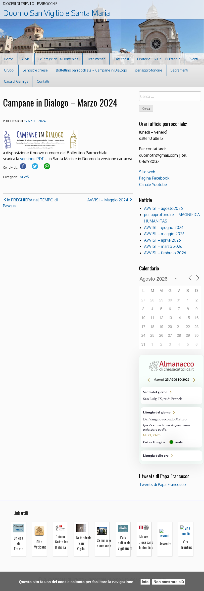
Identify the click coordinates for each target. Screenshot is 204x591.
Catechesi (121, 59)
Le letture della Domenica (58, 59)
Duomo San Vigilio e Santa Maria (56, 13)
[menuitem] (8, 59)
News (24, 177)
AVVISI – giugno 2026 (164, 227)
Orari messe (96, 59)
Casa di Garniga (16, 81)
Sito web (147, 171)
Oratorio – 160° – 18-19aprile (159, 59)
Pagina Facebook (154, 178)
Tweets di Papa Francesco (162, 484)
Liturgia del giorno (171, 427)
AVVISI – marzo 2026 (163, 246)
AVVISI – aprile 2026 (162, 240)
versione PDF (32, 158)
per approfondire (148, 70)
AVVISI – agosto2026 (163, 208)
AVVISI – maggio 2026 (164, 233)
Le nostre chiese (35, 70)
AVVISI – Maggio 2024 (107, 199)
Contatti (43, 81)
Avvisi (25, 59)
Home (8, 59)
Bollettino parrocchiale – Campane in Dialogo (91, 70)
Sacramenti (179, 70)
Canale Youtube (153, 184)
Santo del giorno (171, 395)
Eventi (193, 59)
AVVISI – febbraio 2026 (165, 252)
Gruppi (9, 70)
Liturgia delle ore (171, 455)
